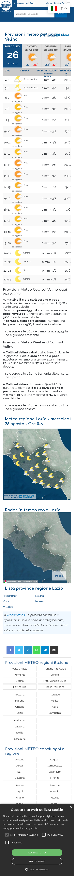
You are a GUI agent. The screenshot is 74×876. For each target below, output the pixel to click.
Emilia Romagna (55, 686)
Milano (20, 797)
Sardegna (19, 738)
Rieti (6, 601)
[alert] (37, 840)
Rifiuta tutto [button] (37, 861)
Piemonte (19, 674)
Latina (39, 596)
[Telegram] (45, 650)
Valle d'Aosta (19, 668)
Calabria (19, 726)
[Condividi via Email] (54, 650)
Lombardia (19, 686)
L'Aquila (19, 791)
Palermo (55, 785)
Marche (19, 700)
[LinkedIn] (28, 650)
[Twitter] (19, 650)
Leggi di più (31, 828)
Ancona (19, 759)
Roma (39, 601)
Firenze (54, 777)
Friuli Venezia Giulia (54, 680)
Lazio (20, 712)
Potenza (54, 797)
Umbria (19, 706)
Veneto (55, 674)
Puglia (54, 706)
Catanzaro (55, 771)
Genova (19, 785)
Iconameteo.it (16, 615)
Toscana (19, 694)
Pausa (59, 576)
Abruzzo (55, 694)
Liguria (20, 680)
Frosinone (10, 596)
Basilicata (19, 720)
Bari (19, 771)
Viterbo (8, 607)
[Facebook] (10, 650)
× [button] (70, 807)
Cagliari (54, 759)
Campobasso (54, 765)
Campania (55, 712)
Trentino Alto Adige (55, 668)
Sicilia (19, 732)
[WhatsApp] (36, 650)
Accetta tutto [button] (37, 852)
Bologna (20, 777)
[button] (37, 869)
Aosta (19, 765)
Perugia (54, 791)
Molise (54, 700)
